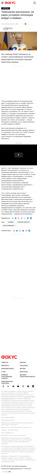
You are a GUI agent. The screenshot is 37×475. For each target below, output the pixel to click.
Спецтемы (24, 365)
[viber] (23, 386)
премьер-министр (23, 222)
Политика (6, 8)
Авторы (23, 368)
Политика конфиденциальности (12, 468)
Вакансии (24, 372)
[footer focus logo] (9, 357)
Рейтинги (5, 365)
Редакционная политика (7, 382)
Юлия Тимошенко (9, 225)
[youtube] (18, 386)
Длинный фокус (7, 368)
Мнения (23, 362)
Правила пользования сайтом (6, 376)
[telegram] (13, 386)
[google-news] (28, 386)
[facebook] (3, 386)
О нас (3, 372)
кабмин (11, 222)
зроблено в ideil (6, 471)
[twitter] (8, 386)
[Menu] (2, 2)
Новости (4, 362)
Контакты (28, 468)
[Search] (34, 2)
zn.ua (20, 122)
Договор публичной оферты (27, 375)
